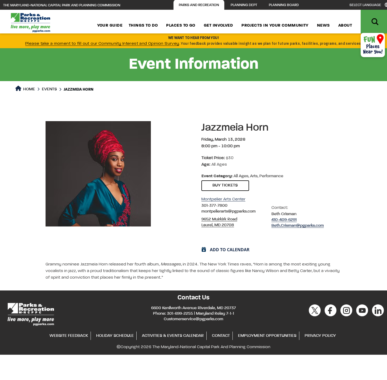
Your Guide (110, 25)
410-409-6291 (284, 220)
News (323, 25)
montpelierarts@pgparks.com (228, 211)
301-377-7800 (214, 206)
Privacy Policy (320, 336)
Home (28, 89)
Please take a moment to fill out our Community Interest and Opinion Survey (102, 44)
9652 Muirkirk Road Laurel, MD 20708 (219, 222)
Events (49, 89)
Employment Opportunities (267, 336)
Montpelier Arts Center (223, 199)
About (345, 25)
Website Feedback (68, 336)
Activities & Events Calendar (173, 336)
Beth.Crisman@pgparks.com (297, 226)
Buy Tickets (225, 185)
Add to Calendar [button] (230, 250)
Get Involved (218, 25)
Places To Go (180, 25)
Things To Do (143, 25)
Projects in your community (275, 25)
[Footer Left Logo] (30, 313)
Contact (221, 336)
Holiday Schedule (115, 336)
